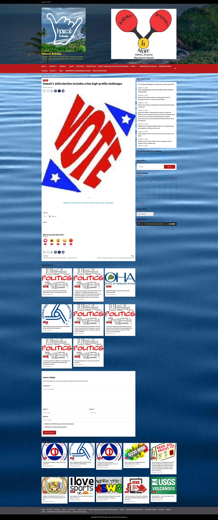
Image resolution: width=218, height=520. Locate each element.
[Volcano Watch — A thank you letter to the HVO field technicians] (164, 485)
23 (156, 196)
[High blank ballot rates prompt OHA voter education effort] (120, 278)
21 (145, 196)
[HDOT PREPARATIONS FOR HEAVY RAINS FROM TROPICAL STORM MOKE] (82, 451)
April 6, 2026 (47, 87)
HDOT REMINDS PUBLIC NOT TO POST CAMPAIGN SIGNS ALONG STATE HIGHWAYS (56, 327)
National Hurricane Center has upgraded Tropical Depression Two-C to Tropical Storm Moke (154, 98)
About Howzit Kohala (100, 71)
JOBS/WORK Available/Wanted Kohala (78, 71)
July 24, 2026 (110, 294)
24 (162, 196)
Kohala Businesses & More (148, 66)
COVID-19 (52, 66)
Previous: (60, 257)
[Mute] (169, 224)
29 (151, 200)
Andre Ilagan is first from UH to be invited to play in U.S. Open (156, 135)
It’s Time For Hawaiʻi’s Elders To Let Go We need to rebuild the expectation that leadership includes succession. (56, 362)
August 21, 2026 (47, 466)
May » (143, 204)
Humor (133, 66)
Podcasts (45, 71)
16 (156, 193)
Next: (115, 257)
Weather (62, 66)
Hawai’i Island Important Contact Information (113, 66)
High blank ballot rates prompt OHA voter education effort (118, 291)
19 (173, 193)
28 (145, 200)
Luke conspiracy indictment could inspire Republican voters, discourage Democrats (55, 291)
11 (168, 189)
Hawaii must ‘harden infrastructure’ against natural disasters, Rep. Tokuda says (155, 142)
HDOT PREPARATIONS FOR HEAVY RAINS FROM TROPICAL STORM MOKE (156, 91)
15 (151, 193)
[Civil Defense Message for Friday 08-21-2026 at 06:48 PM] (55, 451)
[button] (175, 68)
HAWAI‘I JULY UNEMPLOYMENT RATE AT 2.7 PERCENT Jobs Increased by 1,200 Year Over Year (156, 127)
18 (168, 193)
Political (52, 71)
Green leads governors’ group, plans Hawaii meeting (87, 361)
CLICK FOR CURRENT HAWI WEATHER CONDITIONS (153, 155)
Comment (47, 386)
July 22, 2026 (47, 330)
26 (173, 196)
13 (139, 193)
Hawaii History (91, 66)
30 (156, 200)
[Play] (139, 224)
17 (162, 193)
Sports (71, 66)
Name (45, 409)
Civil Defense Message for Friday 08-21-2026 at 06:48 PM (156, 84)
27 (139, 200)
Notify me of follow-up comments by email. (59, 424)
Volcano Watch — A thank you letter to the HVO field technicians (163, 497)
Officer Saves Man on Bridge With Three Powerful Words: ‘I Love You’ (156, 106)
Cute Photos (80, 66)
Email (91, 409)
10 (162, 189)
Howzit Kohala (51, 54)
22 (151, 196)
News (43, 66)
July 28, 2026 (78, 299)
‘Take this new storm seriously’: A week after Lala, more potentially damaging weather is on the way (136, 497)
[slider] (173, 223)
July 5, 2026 (46, 366)
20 (139, 196)
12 (173, 189)
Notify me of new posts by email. (56, 427)
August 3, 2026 (47, 294)
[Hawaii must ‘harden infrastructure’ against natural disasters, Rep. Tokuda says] (109, 485)
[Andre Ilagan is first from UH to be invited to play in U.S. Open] (82, 485)
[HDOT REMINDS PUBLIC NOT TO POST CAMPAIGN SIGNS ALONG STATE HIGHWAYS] (57, 314)
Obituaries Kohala (165, 66)
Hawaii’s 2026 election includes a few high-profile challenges (88, 202)
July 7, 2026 (78, 333)
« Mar (138, 204)
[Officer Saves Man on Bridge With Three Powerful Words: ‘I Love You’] (136, 451)
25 (168, 196)
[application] (157, 224)
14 (145, 193)
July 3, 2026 (78, 364)
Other (61, 71)
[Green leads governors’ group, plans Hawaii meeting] (88, 348)
